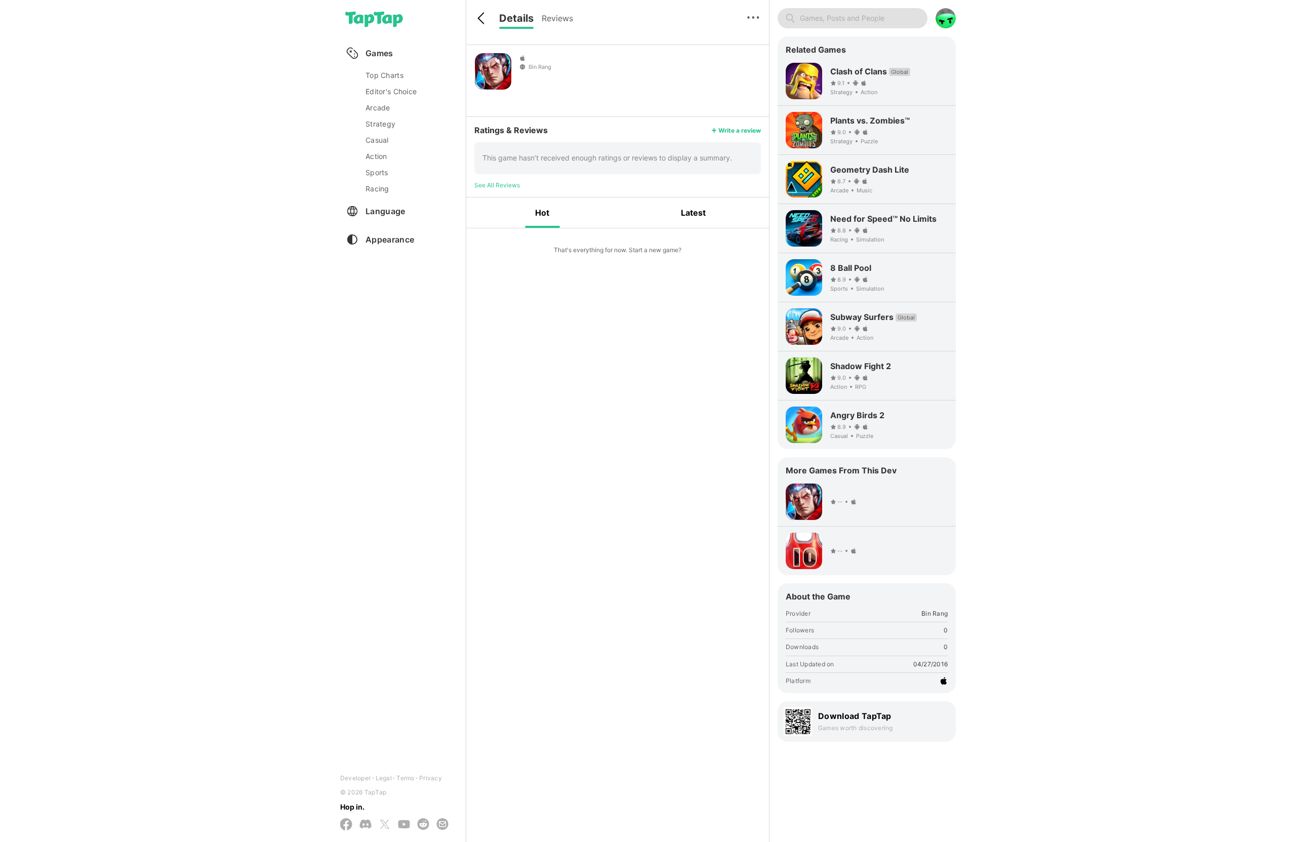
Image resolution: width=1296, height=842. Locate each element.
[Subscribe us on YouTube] (404, 824)
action (376, 156)
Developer (355, 778)
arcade (378, 107)
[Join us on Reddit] (423, 824)
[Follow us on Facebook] (346, 825)
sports (377, 172)
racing (377, 188)
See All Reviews (497, 185)
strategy (380, 123)
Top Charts (384, 75)
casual (377, 140)
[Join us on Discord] (365, 824)
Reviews (557, 18)
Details (516, 18)
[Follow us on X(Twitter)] (385, 825)
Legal (384, 778)
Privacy (430, 778)
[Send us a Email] (442, 824)
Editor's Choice (391, 91)
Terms (405, 778)
